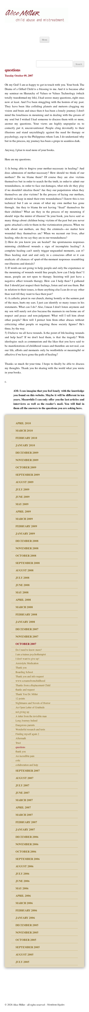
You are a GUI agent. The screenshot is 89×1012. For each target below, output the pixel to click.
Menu (44, 39)
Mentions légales (55, 1004)
